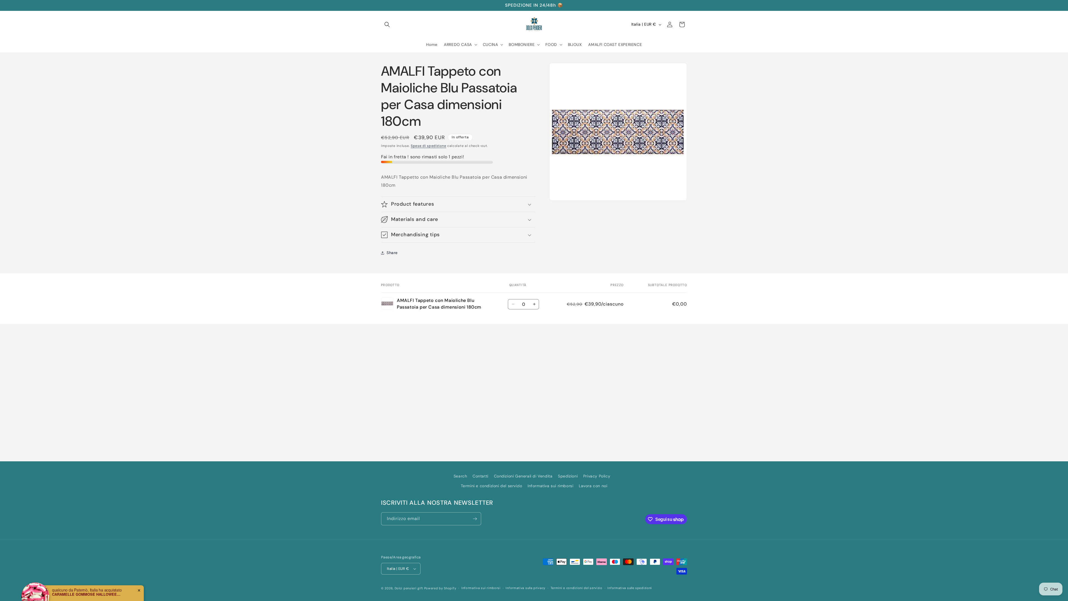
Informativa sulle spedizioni (629, 588)
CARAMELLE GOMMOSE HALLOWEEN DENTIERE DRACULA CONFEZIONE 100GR (87, 579)
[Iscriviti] (475, 518)
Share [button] (392, 252)
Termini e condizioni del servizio (491, 485)
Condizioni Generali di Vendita (523, 476)
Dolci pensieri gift (409, 588)
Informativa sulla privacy (525, 588)
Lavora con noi (593, 485)
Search (460, 476)
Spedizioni (568, 476)
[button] (387, 24)
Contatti (480, 476)
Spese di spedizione (428, 146)
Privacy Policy (596, 476)
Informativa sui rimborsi (550, 485)
